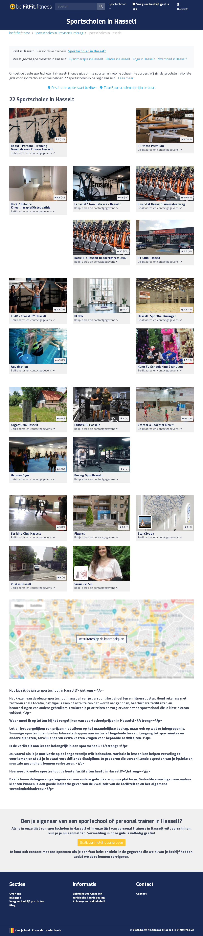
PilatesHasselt (21, 584)
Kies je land (22, 930)
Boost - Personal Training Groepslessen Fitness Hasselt (32, 147)
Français (37, 930)
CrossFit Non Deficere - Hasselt (97, 204)
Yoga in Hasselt (144, 59)
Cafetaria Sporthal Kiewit (156, 425)
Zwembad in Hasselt (172, 59)
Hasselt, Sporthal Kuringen (157, 316)
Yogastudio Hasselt (24, 425)
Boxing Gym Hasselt (88, 475)
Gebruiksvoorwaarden (87, 893)
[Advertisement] (101, 134)
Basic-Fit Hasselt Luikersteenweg (161, 204)
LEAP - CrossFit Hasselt (28, 316)
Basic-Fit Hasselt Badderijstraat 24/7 (100, 258)
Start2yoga (146, 534)
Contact (141, 893)
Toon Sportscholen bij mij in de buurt (129, 88)
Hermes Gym (20, 475)
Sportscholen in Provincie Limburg (59, 33)
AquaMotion (19, 367)
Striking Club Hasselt (26, 534)
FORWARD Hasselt (87, 425)
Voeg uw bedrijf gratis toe (150, 6)
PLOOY (78, 316)
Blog (12, 905)
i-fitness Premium (151, 146)
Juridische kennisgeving (89, 897)
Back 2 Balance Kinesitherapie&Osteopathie (30, 206)
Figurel (79, 534)
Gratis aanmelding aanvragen (101, 842)
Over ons (15, 893)
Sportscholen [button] (117, 4)
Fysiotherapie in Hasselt (86, 59)
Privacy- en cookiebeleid (89, 901)
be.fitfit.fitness (19, 33)
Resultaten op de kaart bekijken (74, 88)
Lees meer (125, 78)
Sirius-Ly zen (83, 584)
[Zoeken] (101, 6)
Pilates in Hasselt (118, 59)
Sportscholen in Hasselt (87, 51)
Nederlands (53, 930)
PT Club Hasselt (149, 258)
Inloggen (183, 9)
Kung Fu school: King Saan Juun (160, 367)
